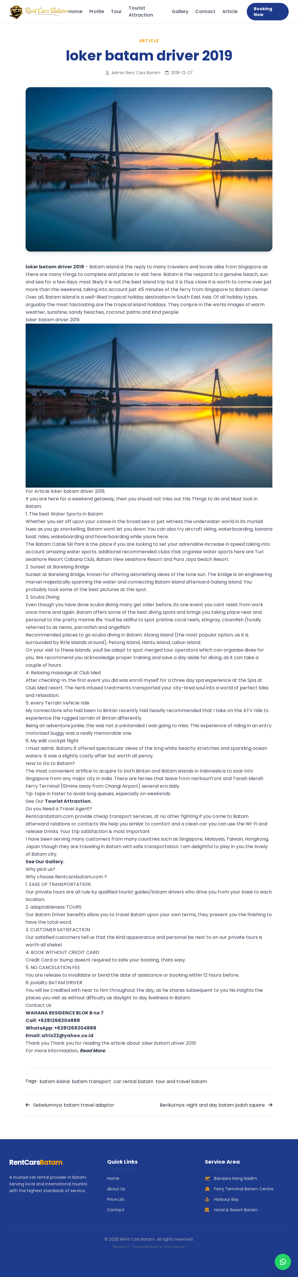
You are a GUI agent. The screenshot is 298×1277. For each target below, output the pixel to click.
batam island (55, 1081)
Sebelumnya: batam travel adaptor (73, 1105)
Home (75, 11)
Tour (116, 11)
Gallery (180, 11)
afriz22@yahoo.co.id (67, 1035)
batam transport (91, 1081)
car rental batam (133, 1081)
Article (229, 11)
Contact (205, 11)
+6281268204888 (59, 1020)
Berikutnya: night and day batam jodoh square (213, 1105)
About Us (116, 1189)
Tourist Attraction (141, 11)
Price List (116, 1199)
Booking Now (263, 11)
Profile (96, 11)
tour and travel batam (181, 1081)
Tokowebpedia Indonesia (158, 1246)
